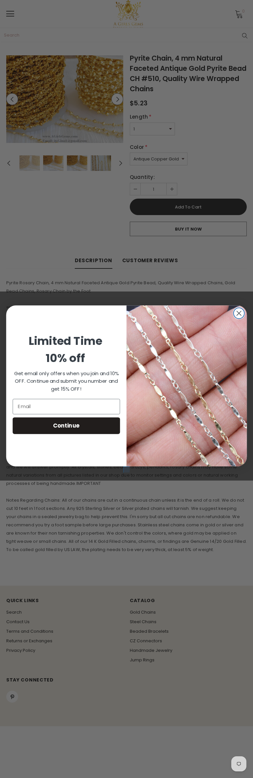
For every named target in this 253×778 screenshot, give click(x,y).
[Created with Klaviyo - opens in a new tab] (127, 469)
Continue (66, 425)
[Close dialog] (239, 313)
